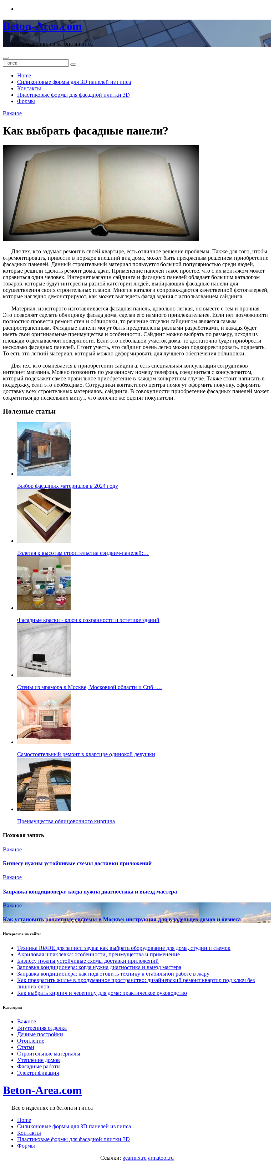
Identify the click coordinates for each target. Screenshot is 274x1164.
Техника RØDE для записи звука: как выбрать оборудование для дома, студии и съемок (123, 948)
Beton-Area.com (42, 26)
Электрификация (38, 1073)
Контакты (29, 88)
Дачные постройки (40, 1034)
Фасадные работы (39, 1066)
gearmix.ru (134, 1158)
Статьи (25, 1047)
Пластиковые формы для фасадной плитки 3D (73, 95)
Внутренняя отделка (42, 1028)
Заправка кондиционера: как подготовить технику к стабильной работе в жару (113, 974)
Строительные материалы (48, 1054)
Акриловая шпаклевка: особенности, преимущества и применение (98, 954)
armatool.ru (161, 1158)
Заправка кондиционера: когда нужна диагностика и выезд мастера (90, 892)
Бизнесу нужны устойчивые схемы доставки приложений (77, 863)
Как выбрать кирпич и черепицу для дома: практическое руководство (102, 993)
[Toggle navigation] (6, 58)
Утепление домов (38, 1060)
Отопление (30, 1041)
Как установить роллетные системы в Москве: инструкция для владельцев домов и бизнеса (122, 919)
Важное (12, 113)
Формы (26, 101)
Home (24, 75)
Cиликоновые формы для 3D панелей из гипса (74, 82)
